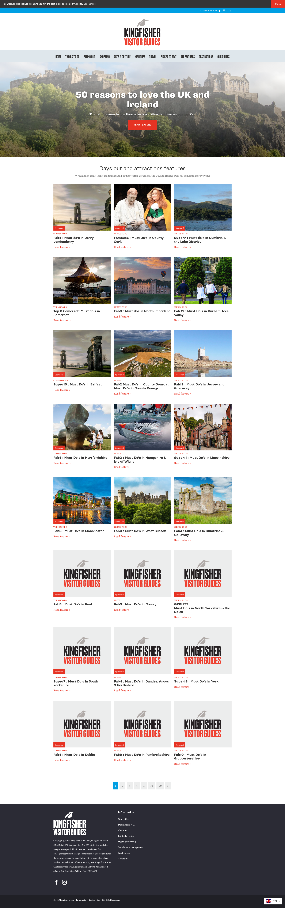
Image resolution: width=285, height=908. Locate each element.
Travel (152, 56)
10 (151, 786)
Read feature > (62, 247)
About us (122, 830)
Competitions (60, 380)
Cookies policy (94, 900)
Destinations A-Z (126, 824)
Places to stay (169, 56)
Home (58, 56)
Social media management (130, 847)
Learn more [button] (90, 4)
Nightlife (140, 56)
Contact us (123, 858)
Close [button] (278, 4)
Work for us (124, 852)
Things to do (72, 56)
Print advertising (126, 836)
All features (188, 56)
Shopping (105, 56)
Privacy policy (81, 900)
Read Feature (142, 125)
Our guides (223, 56)
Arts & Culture (122, 56)
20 (160, 786)
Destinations (206, 56)
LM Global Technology (111, 900)
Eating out (89, 56)
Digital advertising (127, 841)
